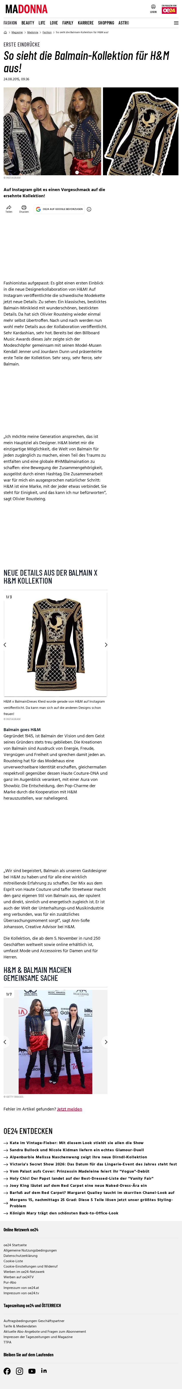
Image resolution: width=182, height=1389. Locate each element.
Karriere (86, 22)
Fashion (10, 22)
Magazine (17, 32)
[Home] (5, 32)
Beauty (28, 22)
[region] (55, 657)
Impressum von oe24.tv (21, 1293)
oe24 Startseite (15, 1245)
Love (54, 22)
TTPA (7, 1342)
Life (42, 22)
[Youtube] (32, 1371)
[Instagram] (19, 1371)
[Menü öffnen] (175, 23)
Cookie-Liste (13, 1261)
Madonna (32, 32)
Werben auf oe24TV (19, 1277)
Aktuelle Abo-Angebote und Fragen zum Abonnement (45, 1332)
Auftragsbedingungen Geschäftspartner (34, 1321)
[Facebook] (7, 1371)
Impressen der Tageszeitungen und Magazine (38, 1337)
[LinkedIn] (44, 1371)
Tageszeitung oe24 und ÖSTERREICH (32, 1305)
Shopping (106, 22)
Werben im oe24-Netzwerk (24, 1272)
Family (67, 22)
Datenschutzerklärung (21, 1256)
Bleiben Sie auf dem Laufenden (28, 1354)
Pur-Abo (10, 1283)
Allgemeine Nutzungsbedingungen (30, 1251)
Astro (124, 22)
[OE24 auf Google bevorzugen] (89, 209)
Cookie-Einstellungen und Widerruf (30, 1267)
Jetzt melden (69, 1109)
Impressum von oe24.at (21, 1288)
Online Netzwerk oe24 (21, 1229)
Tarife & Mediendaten (20, 1326)
